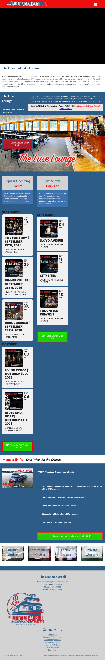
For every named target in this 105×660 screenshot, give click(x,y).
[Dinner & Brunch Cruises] (13, 553)
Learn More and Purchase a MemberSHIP (72, 536)
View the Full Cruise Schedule (19, 446)
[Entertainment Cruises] (39, 553)
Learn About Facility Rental (19, 144)
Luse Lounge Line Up (54, 337)
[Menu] (95, 4)
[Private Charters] (92, 553)
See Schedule (66, 109)
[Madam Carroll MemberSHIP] (17, 478)
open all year (45, 81)
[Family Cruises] (65, 553)
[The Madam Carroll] (52, 3)
